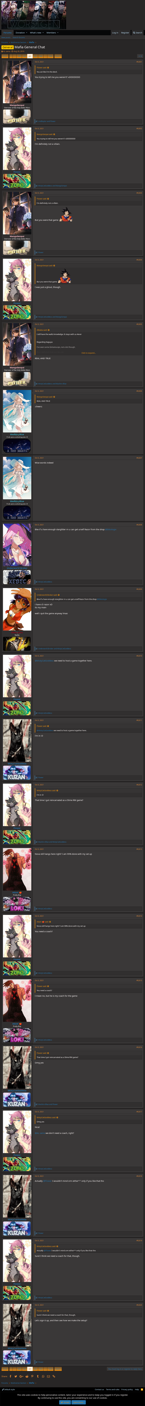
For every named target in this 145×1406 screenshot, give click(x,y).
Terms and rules (112, 1389)
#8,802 (139, 128)
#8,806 (139, 391)
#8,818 (139, 1176)
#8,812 (139, 785)
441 (29, 56)
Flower (17, 171)
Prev (5, 56)
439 (19, 56)
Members (51, 32)
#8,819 (139, 1240)
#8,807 (139, 458)
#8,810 (139, 656)
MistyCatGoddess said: (46, 790)
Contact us (99, 1389)
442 (35, 56)
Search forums (19, 37)
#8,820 (139, 1305)
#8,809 (139, 589)
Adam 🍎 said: (43, 921)
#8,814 (139, 916)
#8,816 (139, 1047)
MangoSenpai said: (45, 134)
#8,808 (139, 525)
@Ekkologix (110, 529)
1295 (50, 56)
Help (137, 1389)
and (47, 121)
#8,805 (139, 324)
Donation (20, 32)
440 (24, 56)
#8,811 (139, 720)
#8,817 (139, 1111)
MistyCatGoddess (17, 763)
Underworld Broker (17, 568)
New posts (5, 37)
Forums (7, 32)
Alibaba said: (42, 330)
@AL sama (40, 1133)
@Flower (47, 1180)
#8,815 (139, 980)
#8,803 (139, 193)
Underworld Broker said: (47, 595)
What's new (35, 32)
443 (40, 56)
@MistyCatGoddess (44, 660)
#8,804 (139, 260)
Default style (9, 1389)
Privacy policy (127, 1389)
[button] (26, 32)
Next (58, 56)
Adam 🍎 (17, 892)
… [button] (14, 56)
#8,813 (139, 849)
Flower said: (42, 67)
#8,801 (139, 62)
